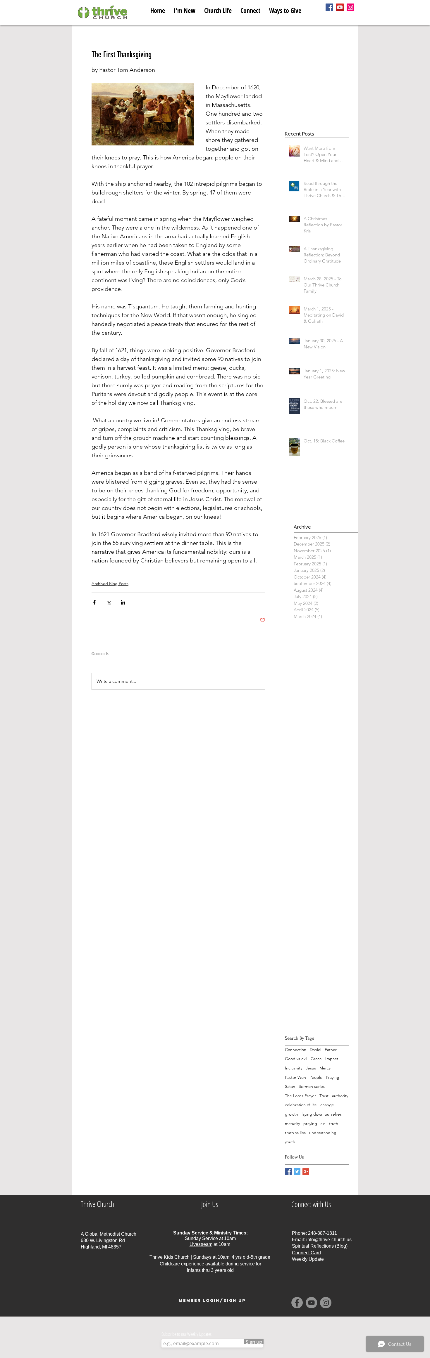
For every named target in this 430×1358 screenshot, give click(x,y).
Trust (323, 1095)
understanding (322, 1132)
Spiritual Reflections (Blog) (320, 1246)
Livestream (201, 1244)
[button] (218, 9)
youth (290, 1142)
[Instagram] (350, 7)
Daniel (315, 1049)
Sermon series (312, 1086)
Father (331, 1049)
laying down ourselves (322, 1114)
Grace (316, 1058)
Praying (332, 1077)
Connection (295, 1049)
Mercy (325, 1068)
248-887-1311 (322, 1233)
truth (333, 1123)
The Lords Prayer (300, 1095)
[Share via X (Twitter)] (108, 602)
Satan (290, 1086)
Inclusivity (293, 1068)
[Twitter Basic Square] (297, 1171)
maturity (292, 1123)
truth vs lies (295, 1132)
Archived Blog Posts (110, 583)
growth (291, 1114)
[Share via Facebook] (94, 602)
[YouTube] (340, 7)
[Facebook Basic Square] (288, 1171)
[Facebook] (329, 7)
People (315, 1077)
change (327, 1104)
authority (340, 1095)
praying (310, 1123)
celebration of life (301, 1104)
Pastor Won (295, 1077)
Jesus (311, 1068)
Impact (331, 1058)
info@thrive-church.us (329, 1239)
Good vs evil (296, 1058)
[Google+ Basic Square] (305, 1171)
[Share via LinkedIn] (123, 602)
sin (323, 1123)
